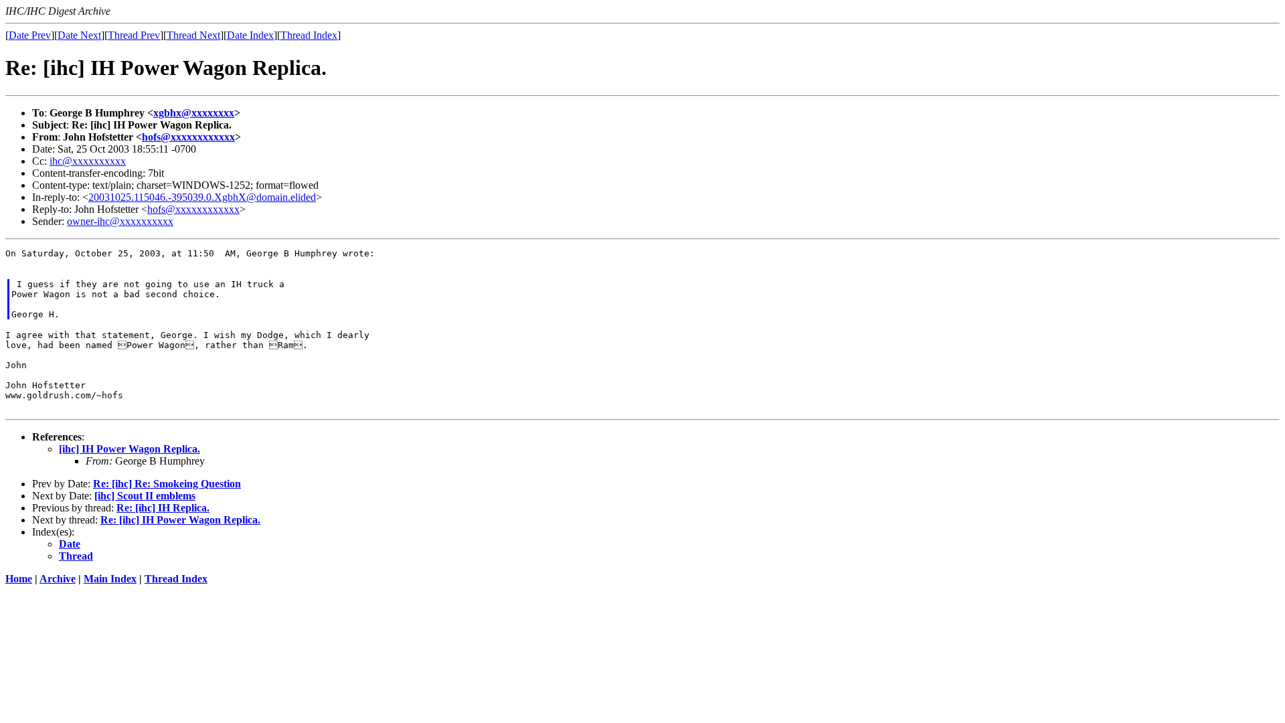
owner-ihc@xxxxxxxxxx (120, 221)
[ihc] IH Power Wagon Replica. (129, 449)
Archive (57, 578)
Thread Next (193, 35)
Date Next (79, 35)
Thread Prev (134, 35)
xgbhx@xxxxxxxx (193, 112)
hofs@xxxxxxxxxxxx (188, 137)
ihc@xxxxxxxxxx (88, 161)
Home (18, 578)
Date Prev (30, 35)
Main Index (110, 578)
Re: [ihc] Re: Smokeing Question (167, 483)
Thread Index (308, 35)
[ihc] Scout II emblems (144, 495)
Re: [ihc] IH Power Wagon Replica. (180, 520)
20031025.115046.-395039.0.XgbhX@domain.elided (202, 197)
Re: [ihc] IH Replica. (162, 507)
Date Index (250, 35)
